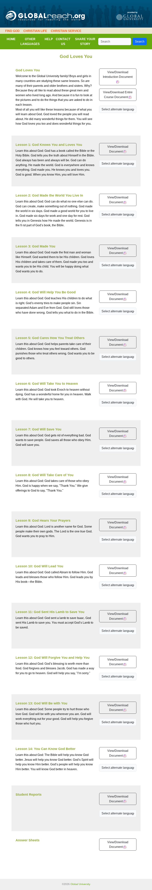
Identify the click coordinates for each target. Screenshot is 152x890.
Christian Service (66, 31)
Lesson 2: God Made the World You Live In (49, 195)
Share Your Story (85, 42)
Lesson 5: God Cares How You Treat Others (50, 338)
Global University (80, 884)
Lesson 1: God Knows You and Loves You (49, 145)
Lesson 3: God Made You (35, 246)
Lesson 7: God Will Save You (38, 429)
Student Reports (29, 794)
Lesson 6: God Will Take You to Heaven (47, 383)
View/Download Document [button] (117, 149)
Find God (12, 31)
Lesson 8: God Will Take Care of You (44, 475)
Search (139, 41)
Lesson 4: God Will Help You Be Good (46, 292)
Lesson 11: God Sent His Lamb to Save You (50, 612)
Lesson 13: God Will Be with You (41, 703)
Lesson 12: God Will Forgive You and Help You (53, 657)
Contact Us (63, 42)
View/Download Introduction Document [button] (118, 75)
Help (49, 39)
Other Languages (30, 42)
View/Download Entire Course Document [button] (118, 95)
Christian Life (35, 31)
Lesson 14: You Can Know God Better (45, 749)
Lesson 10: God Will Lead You (39, 566)
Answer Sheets (27, 840)
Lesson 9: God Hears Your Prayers (43, 520)
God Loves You (28, 70)
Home (11, 39)
